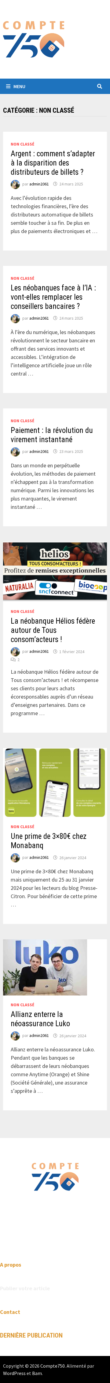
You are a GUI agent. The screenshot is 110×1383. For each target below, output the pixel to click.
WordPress (14, 1373)
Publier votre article (25, 1288)
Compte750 (52, 1366)
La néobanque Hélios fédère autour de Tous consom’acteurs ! (53, 630)
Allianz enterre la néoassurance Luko (40, 1019)
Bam (37, 1373)
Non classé (22, 144)
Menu (19, 86)
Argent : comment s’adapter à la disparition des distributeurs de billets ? (53, 163)
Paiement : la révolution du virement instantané (52, 435)
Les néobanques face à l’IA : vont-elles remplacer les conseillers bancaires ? (53, 297)
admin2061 (39, 184)
